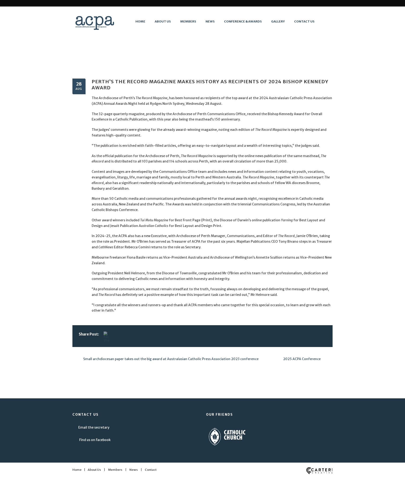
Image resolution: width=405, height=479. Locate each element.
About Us (163, 21)
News (210, 21)
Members (188, 21)
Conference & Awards (243, 21)
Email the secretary (93, 427)
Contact (151, 470)
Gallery (278, 21)
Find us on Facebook (95, 440)
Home (140, 21)
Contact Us (304, 21)
